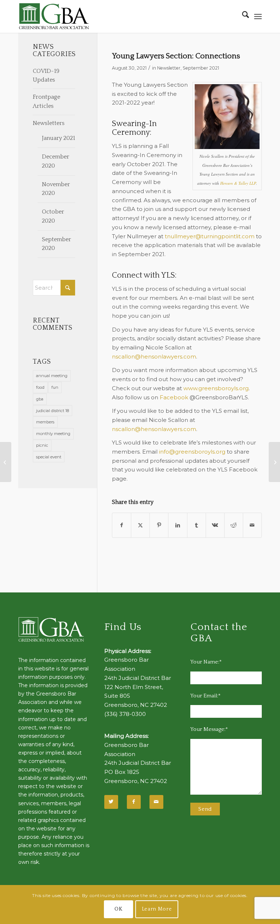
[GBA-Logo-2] (54, 16)
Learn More (157, 909)
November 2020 (56, 189)
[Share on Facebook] (121, 525)
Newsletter (168, 68)
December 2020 (55, 161)
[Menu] (258, 16)
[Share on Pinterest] (159, 525)
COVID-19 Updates (46, 75)
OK (118, 909)
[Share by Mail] (252, 525)
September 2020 (56, 244)
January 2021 (58, 138)
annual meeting (51, 375)
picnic (42, 445)
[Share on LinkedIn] (177, 525)
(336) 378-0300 (125, 713)
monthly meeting (53, 433)
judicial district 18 (52, 410)
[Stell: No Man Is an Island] (5, 462)
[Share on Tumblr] (196, 525)
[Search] (242, 16)
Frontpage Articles (46, 101)
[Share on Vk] (215, 525)
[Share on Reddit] (234, 525)
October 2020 (53, 216)
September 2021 (201, 68)
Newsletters (49, 123)
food (40, 387)
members (45, 421)
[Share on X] (140, 525)
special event (48, 456)
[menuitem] (242, 16)
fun (54, 387)
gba (39, 399)
